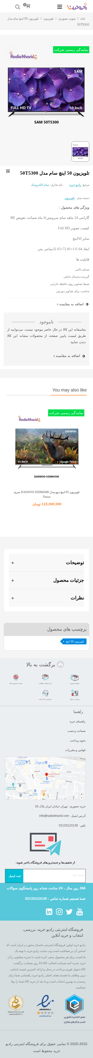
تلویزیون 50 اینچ (75, 641)
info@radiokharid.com (54, 816)
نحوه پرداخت (78, 740)
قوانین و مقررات (75, 750)
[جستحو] (18, 6)
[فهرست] (59, 6)
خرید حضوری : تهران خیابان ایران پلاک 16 (60, 806)
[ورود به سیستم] (8, 6)
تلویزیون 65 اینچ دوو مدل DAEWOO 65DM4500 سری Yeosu (47, 494)
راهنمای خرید (77, 721)
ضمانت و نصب (76, 731)
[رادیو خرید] (76, 6)
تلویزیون (69, 198)
